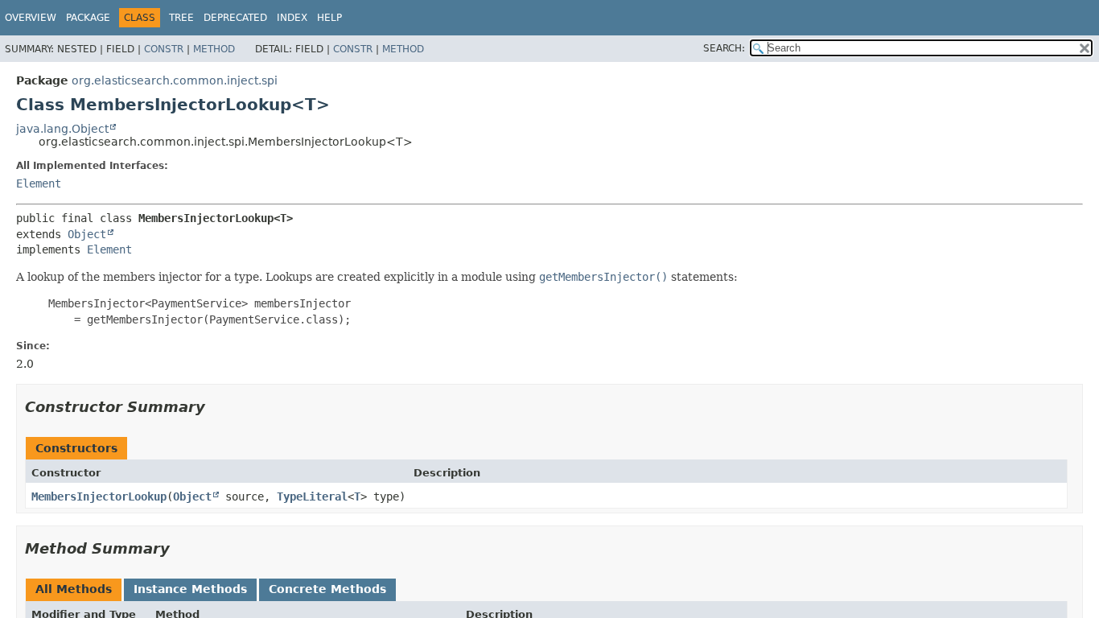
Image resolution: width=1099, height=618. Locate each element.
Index (292, 17)
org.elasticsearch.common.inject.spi (175, 80)
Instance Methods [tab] (190, 589)
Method (214, 49)
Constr (163, 49)
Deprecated (235, 17)
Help (329, 17)
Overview (30, 17)
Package (88, 17)
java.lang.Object (62, 128)
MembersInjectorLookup (99, 496)
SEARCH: (724, 48)
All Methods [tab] (73, 589)
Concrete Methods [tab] (327, 589)
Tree (181, 17)
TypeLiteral (312, 496)
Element (38, 183)
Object (87, 234)
